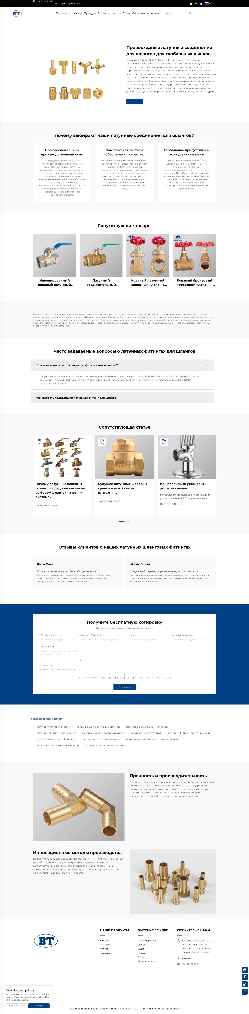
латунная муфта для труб (146, 733)
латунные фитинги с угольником (99, 739)
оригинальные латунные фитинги (105, 745)
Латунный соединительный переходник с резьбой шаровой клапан (101, 283)
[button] (121, 521)
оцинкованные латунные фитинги (58, 745)
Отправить (124, 687)
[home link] (16, 13)
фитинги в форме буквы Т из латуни (147, 726)
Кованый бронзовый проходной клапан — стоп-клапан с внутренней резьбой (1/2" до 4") (195, 283)
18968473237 (188, 958)
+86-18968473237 (45, 1)
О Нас (126, 13)
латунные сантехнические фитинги (98, 726)
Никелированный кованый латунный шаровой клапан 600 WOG (54, 283)
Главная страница (69, 13)
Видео (102, 13)
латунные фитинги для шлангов (56, 733)
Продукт (90, 13)
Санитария (105, 944)
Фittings (104, 949)
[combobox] (85, 639)
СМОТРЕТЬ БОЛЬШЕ (47, 505)
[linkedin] (200, 3)
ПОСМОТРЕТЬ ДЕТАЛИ (54, 255)
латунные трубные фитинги (54, 726)
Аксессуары (106, 953)
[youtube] (191, 3)
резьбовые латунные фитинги (55, 739)
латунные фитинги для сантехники (188, 733)
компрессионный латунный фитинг (103, 733)
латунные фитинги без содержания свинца (151, 739)
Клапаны (104, 940)
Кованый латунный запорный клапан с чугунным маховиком (148, 283)
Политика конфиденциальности (161, 1008)
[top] (245, 992)
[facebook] (196, 3)
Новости (114, 13)
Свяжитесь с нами (145, 13)
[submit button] (190, 13)
